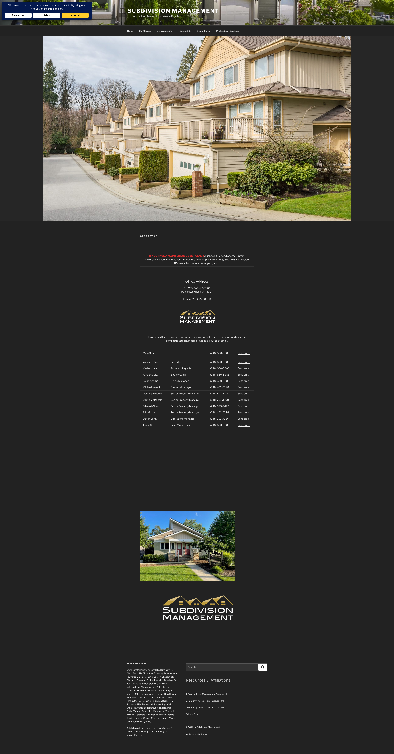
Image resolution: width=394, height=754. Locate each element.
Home (130, 31)
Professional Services (227, 31)
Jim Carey (202, 734)
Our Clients (145, 31)
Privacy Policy (193, 714)
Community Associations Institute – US (205, 707)
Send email (244, 353)
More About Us (164, 31)
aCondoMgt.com (135, 735)
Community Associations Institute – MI (205, 700)
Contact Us (185, 31)
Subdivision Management (173, 10)
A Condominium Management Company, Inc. (208, 694)
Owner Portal (203, 31)
